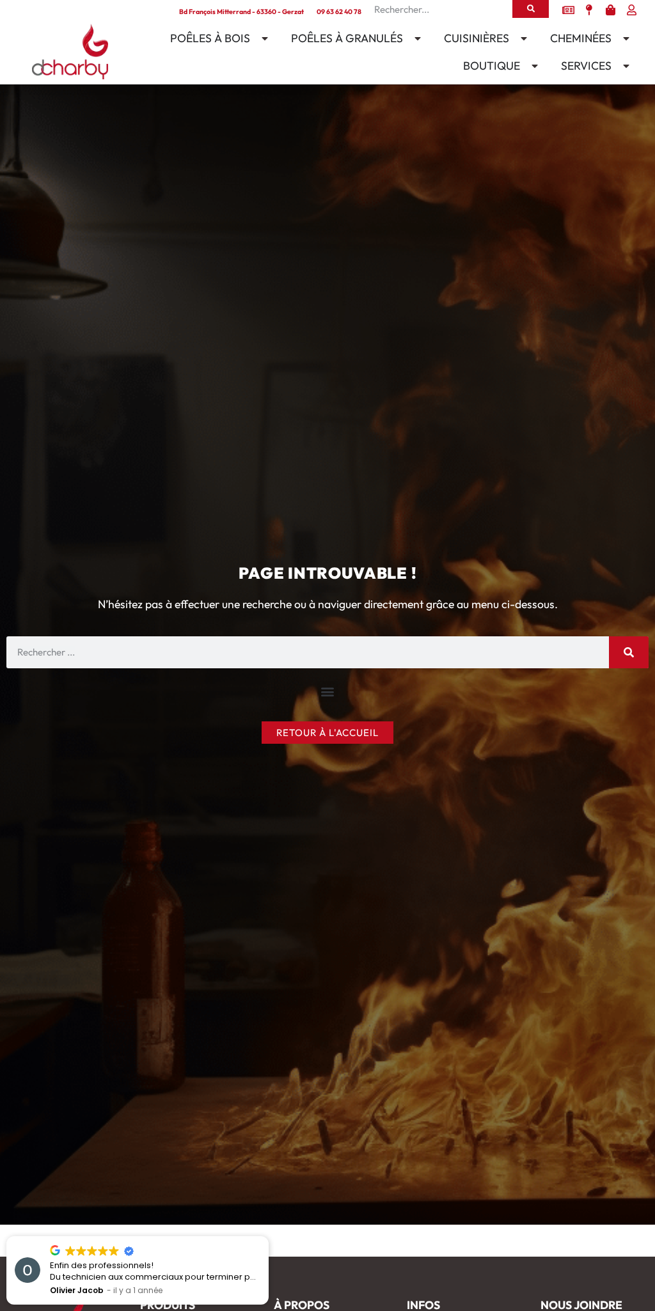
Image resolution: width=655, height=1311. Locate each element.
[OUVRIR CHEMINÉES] (623, 38)
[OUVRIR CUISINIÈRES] (521, 38)
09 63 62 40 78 (339, 11)
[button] (327, 691)
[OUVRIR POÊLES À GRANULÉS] (415, 38)
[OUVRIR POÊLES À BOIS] (262, 38)
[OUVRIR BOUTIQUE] (532, 66)
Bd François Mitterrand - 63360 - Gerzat (241, 11)
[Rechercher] (530, 9)
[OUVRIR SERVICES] (623, 66)
